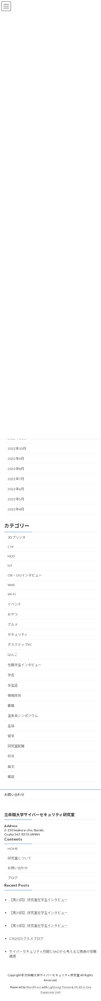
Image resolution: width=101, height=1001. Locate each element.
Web (11, 585)
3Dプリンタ (17, 537)
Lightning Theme (59, 987)
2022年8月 (16, 469)
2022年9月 (16, 459)
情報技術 (14, 695)
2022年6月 (16, 489)
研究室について (19, 858)
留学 (11, 736)
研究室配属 (16, 746)
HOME (13, 848)
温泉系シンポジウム (23, 716)
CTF (11, 547)
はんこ (13, 655)
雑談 (11, 777)
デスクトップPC (20, 645)
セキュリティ (17, 634)
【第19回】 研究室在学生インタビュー (38, 925)
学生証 (13, 685)
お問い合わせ (14, 795)
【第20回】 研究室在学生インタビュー (38, 913)
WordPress (33, 987)
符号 (11, 756)
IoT (10, 565)
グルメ (13, 624)
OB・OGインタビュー (25, 575)
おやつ (13, 614)
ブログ (13, 878)
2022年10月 (17, 448)
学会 (11, 675)
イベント (14, 604)
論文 (11, 766)
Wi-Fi (12, 594)
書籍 (11, 705)
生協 (11, 726)
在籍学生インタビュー (24, 665)
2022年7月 (16, 479)
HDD (11, 556)
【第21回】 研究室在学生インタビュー (38, 900)
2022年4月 (16, 509)
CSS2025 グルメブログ (26, 938)
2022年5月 (16, 499)
